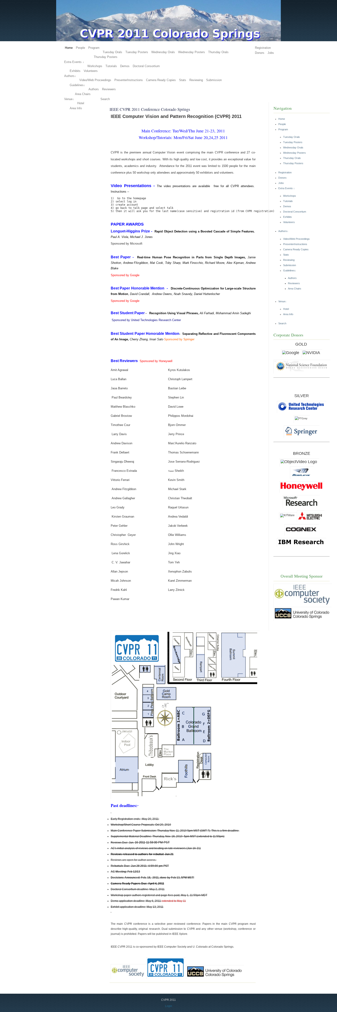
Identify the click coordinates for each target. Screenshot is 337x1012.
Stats (182, 80)
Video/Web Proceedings (95, 80)
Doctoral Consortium (146, 66)
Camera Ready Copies (161, 80)
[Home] (168, 40)
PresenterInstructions (128, 80)
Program (93, 47)
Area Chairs (83, 94)
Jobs (271, 53)
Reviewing (196, 80)
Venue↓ (69, 99)
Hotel (80, 103)
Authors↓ (70, 76)
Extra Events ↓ (74, 62)
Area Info (76, 108)
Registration (263, 47)
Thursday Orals (218, 52)
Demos (125, 66)
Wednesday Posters (191, 52)
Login (168, 1006)
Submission (214, 80)
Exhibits (75, 71)
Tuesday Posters (136, 52)
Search (105, 99)
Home (69, 47)
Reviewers (109, 89)
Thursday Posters (105, 57)
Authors (93, 89)
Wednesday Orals (163, 52)
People (80, 47)
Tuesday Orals (112, 52)
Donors (259, 53)
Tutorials (111, 66)
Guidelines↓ (77, 85)
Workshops (94, 66)
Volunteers (91, 71)
